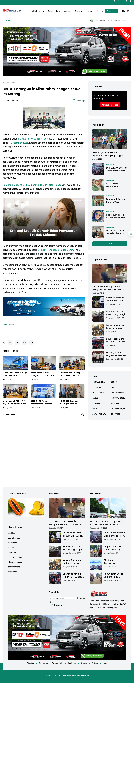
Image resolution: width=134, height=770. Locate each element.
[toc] (131, 233)
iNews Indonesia (15, 562)
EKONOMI (96, 387)
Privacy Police (57, 663)
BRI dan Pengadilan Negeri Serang (56, 250)
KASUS (95, 398)
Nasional (67, 11)
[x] (115, 1)
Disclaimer (72, 663)
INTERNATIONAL (99, 393)
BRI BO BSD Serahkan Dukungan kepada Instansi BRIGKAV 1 (69, 402)
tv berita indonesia (16, 557)
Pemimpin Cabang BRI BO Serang (21, 184)
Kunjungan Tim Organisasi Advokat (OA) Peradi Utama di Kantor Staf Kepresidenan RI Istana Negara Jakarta (116, 354)
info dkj (11, 547)
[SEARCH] (97, 11)
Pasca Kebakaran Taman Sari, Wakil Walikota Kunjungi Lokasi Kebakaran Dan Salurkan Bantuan (115, 299)
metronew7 (13, 552)
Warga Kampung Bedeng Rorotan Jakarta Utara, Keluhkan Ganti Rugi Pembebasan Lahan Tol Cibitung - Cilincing (116, 327)
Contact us (43, 663)
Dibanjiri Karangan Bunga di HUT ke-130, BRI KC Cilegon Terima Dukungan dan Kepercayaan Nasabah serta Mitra (15, 374)
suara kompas (14, 538)
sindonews (12, 543)
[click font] (74, 101)
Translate (58, 605)
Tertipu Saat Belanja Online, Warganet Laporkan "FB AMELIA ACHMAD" (108, 288)
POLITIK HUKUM (118, 409)
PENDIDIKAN (110, 164)
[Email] (31, 342)
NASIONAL (115, 403)
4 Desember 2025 (18, 142)
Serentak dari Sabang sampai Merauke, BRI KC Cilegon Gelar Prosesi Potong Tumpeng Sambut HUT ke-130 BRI (71, 374)
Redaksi (95, 663)
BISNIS (114, 382)
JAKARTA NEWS (117, 393)
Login (105, 663)
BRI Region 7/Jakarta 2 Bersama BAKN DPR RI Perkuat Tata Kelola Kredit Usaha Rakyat (114, 562)
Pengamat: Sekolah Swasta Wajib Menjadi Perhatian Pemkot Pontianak (116, 201)
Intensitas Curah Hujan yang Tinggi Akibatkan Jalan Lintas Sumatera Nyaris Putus (115, 313)
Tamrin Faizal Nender (51, 184)
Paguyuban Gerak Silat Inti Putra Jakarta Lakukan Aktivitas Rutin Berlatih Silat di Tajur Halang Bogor (115, 575)
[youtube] (126, 1)
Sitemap (84, 663)
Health (89, 11)
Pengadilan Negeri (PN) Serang (34, 138)
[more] (38, 342)
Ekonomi (78, 11)
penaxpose (12, 571)
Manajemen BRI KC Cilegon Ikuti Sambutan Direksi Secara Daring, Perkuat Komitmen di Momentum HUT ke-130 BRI (42, 374)
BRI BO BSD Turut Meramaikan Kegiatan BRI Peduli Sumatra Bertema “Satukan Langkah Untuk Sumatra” (43, 402)
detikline (11, 533)
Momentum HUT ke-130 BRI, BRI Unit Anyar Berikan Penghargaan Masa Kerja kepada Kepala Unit (15, 402)
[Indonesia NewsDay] (12, 11)
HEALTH (114, 387)
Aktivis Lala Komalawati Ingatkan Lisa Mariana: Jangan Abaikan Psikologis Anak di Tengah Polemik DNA (115, 185)
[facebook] (111, 1)
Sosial (13, 83)
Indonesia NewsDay (66, 675)
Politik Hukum (36, 11)
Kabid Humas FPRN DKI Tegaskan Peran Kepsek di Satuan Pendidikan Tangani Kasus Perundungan (116, 216)
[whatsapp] (119, 1)
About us (30, 663)
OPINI (94, 409)
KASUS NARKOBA (118, 398)
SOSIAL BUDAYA (99, 414)
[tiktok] (130, 1)
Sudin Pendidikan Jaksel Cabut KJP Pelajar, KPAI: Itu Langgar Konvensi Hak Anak (115, 232)
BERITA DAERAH (99, 382)
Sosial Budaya (54, 11)
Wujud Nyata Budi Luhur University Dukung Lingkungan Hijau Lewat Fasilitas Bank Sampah (107, 154)
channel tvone (14, 567)
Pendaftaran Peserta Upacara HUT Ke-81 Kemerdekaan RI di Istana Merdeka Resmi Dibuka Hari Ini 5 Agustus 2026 (106, 523)
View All (110, 243)
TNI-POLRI (115, 414)
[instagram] (123, 1)
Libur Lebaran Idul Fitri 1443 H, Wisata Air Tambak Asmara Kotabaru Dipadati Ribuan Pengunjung (116, 340)
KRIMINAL (96, 403)
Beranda (6, 83)
